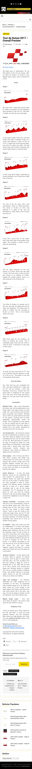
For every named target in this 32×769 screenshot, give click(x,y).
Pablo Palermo (8, 44)
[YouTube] (20, 4)
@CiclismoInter (10, 626)
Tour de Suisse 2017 (10, 674)
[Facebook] (11, 4)
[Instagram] (13, 4)
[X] (16, 4)
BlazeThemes (26, 766)
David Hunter (9, 67)
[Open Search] (30, 19)
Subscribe (24, 664)
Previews (6, 34)
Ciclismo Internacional (17, 628)
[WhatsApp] (18, 4)
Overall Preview (13, 671)
